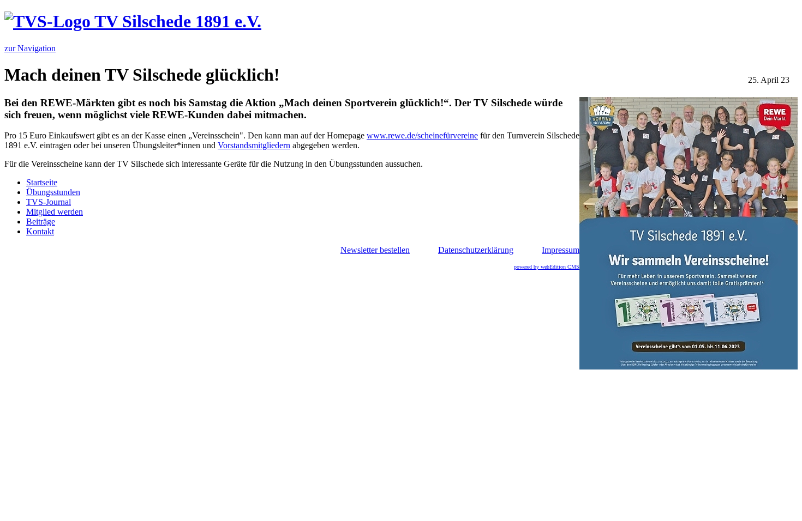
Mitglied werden (54, 211)
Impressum (560, 250)
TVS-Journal (48, 202)
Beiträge (40, 221)
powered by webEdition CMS (546, 267)
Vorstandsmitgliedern (254, 145)
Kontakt (40, 231)
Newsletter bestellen (375, 250)
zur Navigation (30, 48)
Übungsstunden (53, 192)
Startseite (41, 182)
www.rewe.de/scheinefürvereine (422, 135)
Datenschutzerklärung (475, 250)
